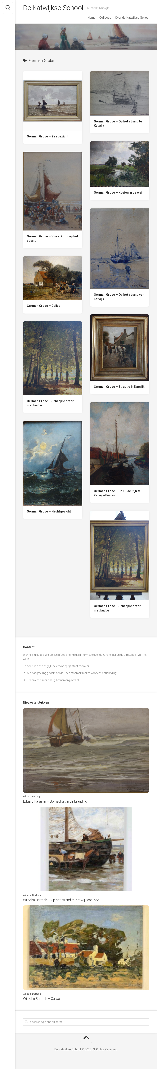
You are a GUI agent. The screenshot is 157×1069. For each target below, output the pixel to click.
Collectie (105, 17)
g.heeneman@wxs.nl (66, 680)
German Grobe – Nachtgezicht (49, 511)
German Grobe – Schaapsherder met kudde (50, 403)
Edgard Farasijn (32, 796)
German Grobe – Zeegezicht (47, 136)
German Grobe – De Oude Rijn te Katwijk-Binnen (117, 493)
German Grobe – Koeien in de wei (118, 192)
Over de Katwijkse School (132, 17)
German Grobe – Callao (44, 306)
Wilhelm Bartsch (32, 895)
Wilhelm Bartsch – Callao (41, 999)
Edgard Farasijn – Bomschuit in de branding (55, 801)
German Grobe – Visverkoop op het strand (52, 239)
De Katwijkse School (53, 8)
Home (91, 17)
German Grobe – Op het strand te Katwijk (118, 124)
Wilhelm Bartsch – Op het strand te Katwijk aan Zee (61, 900)
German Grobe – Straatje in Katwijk (119, 387)
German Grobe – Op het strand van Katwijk (119, 297)
